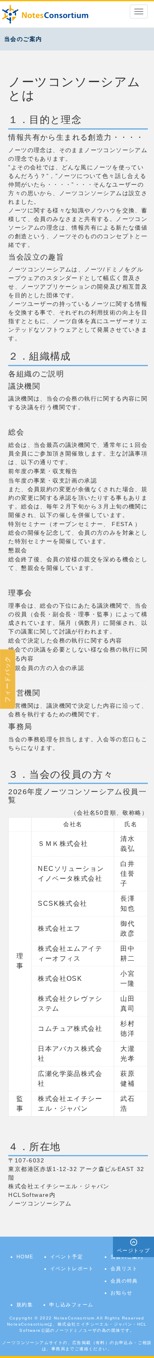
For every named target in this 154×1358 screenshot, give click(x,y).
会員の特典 (124, 1281)
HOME (25, 1257)
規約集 (24, 1305)
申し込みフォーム (71, 1305)
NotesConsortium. (75, 1318)
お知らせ (121, 1293)
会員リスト (124, 1268)
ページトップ (133, 1250)
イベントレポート (72, 1268)
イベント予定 (66, 1257)
